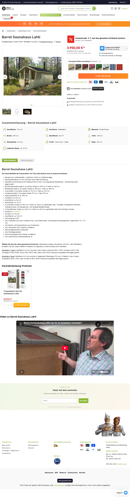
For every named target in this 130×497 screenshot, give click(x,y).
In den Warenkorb (103, 76)
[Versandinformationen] (56, 445)
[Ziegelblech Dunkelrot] (119, 67)
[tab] (10, 160)
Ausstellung (113, 2)
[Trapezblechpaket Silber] (106, 67)
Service (122, 2)
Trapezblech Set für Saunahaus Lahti (13, 292)
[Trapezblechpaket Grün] (99, 67)
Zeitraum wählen (98, 88)
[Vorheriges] (5, 77)
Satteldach (17, 211)
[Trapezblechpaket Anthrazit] (78, 67)
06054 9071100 (112, 451)
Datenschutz (73, 473)
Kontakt (82, 473)
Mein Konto (6, 445)
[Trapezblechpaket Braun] (85, 67)
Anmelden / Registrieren (10, 451)
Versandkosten (59, 485)
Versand (31, 448)
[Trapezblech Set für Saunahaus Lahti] (17, 279)
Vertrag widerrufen (65, 480)
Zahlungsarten (33, 445)
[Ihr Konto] (115, 8)
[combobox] (76, 8)
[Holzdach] (71, 67)
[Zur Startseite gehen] (8, 8)
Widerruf (62, 473)
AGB (56, 473)
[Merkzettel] (112, 8)
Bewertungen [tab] (27, 160)
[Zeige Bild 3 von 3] (33, 105)
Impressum (49, 473)
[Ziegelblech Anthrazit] (113, 67)
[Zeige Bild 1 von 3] (31, 105)
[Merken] (28, 271)
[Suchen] (94, 8)
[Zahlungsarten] (82, 445)
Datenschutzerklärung (74, 407)
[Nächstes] (60, 77)
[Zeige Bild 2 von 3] (32, 105)
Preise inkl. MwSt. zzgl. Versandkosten (79, 53)
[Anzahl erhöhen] (11, 305)
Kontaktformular (121, 464)
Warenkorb (6, 448)
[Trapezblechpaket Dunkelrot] (92, 67)
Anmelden (83, 401)
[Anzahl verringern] (5, 305)
